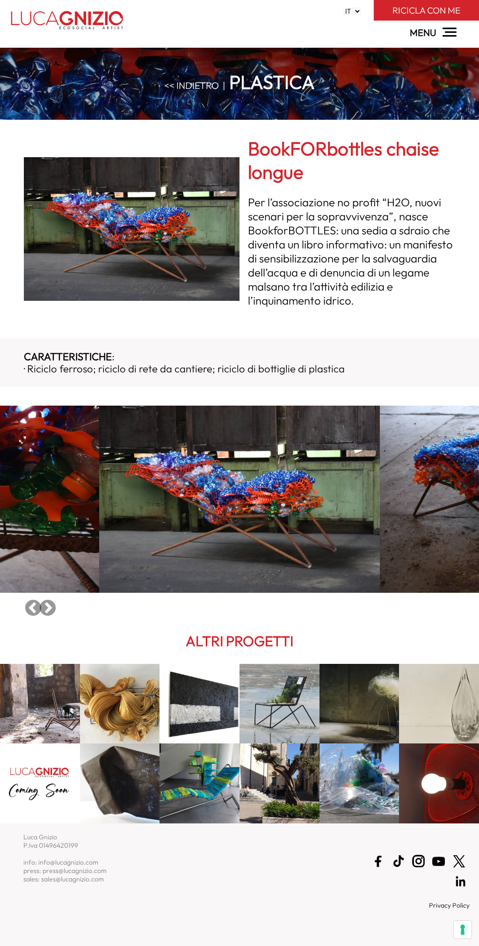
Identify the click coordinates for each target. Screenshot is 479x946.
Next (47, 608)
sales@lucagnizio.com (72, 879)
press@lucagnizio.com (75, 870)
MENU (424, 32)
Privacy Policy (449, 905)
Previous (33, 608)
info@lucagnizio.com (68, 862)
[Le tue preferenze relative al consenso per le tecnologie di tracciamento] (463, 930)
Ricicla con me (426, 10)
